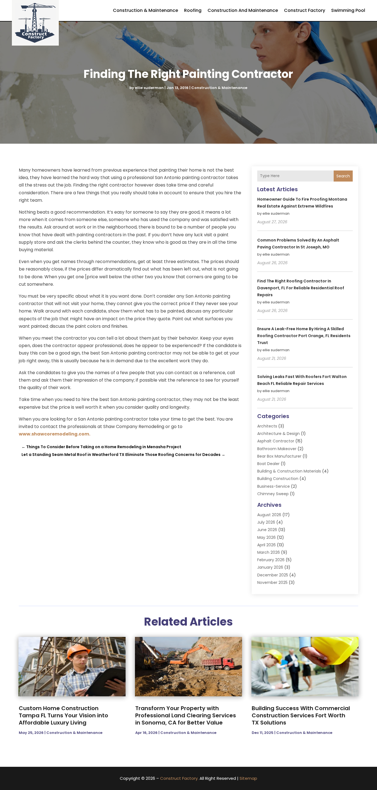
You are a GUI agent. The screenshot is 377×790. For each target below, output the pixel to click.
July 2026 (266, 522)
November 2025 (272, 582)
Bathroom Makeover (276, 449)
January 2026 (270, 567)
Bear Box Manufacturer (279, 456)
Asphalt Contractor (275, 441)
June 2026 (267, 529)
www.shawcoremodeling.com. (54, 434)
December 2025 (272, 575)
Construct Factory (304, 10)
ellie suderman (149, 87)
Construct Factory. (179, 778)
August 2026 (269, 515)
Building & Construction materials (289, 471)
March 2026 (268, 552)
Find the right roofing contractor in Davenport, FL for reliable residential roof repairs (300, 288)
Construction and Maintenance (243, 10)
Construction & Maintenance (145, 10)
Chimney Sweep (273, 494)
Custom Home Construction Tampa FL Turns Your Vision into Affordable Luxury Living (63, 715)
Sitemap (248, 778)
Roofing (192, 10)
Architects (267, 426)
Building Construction (277, 478)
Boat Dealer (268, 463)
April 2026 (266, 545)
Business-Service (273, 486)
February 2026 (271, 560)
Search (343, 176)
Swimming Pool (348, 10)
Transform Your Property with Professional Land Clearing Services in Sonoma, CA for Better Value (185, 715)
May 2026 (266, 537)
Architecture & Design (278, 433)
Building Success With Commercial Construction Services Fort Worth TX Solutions (301, 715)
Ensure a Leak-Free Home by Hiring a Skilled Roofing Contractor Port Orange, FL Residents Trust (304, 335)
